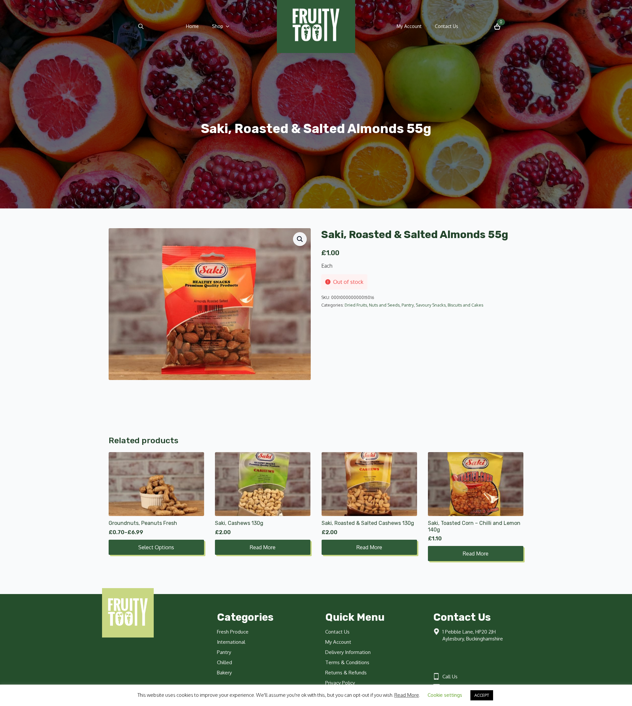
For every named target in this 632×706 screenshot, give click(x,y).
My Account (409, 26)
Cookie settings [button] (445, 695)
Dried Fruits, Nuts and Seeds (372, 305)
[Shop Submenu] (229, 26)
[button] (300, 239)
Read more (263, 547)
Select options (156, 547)
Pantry (408, 305)
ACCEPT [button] (481, 695)
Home (192, 26)
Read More (406, 695)
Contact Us (446, 26)
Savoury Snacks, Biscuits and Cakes (449, 305)
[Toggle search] (141, 26)
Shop (217, 26)
